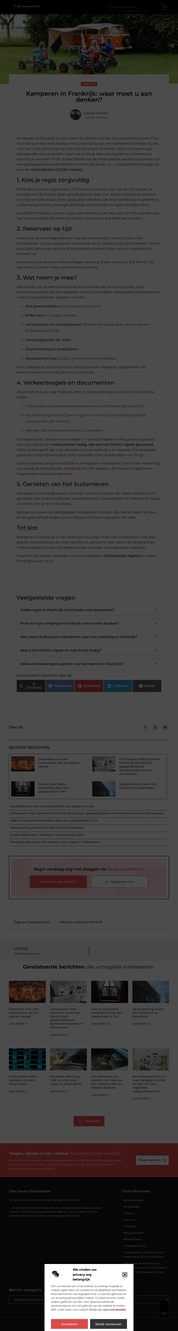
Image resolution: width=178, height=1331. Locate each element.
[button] (125, 1274)
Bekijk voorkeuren (108, 1324)
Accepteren (69, 1324)
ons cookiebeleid (114, 1309)
